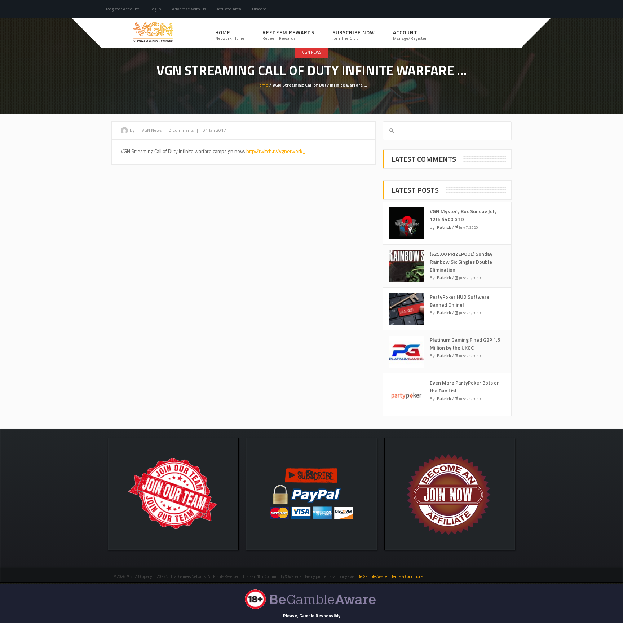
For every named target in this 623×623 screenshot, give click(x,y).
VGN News (311, 52)
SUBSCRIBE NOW (353, 34)
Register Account (122, 8)
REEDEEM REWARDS (288, 34)
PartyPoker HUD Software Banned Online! (460, 300)
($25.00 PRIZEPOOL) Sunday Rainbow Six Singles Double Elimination (461, 261)
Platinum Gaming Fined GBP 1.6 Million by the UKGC (465, 343)
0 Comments (181, 130)
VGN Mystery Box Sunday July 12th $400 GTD (463, 215)
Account (410, 34)
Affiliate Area (229, 8)
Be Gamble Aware (372, 576)
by (133, 130)
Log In (155, 8)
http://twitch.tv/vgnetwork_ (276, 151)
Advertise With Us (189, 8)
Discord (259, 8)
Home (229, 34)
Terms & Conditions (408, 576)
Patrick (444, 227)
